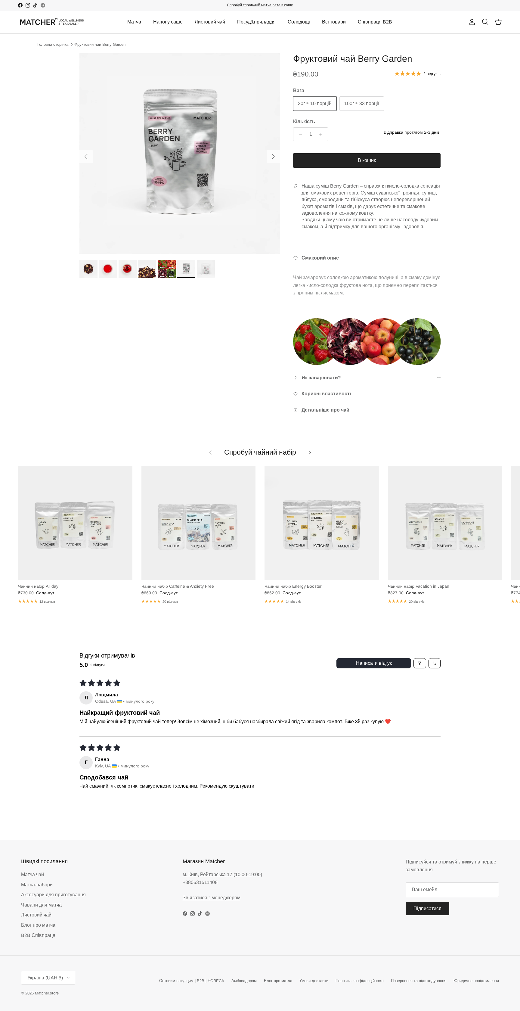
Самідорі (286, 5)
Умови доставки (313, 980)
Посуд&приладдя (256, 21)
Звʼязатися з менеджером (211, 897)
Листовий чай (210, 21)
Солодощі (299, 21)
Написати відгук (374, 663)
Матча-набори (37, 884)
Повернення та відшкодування (418, 980)
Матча (134, 21)
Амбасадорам (244, 980)
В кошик (367, 160)
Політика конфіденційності (360, 980)
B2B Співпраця (38, 935)
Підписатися (427, 908)
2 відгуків (432, 73)
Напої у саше (168, 21)
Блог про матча (38, 925)
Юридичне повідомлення (476, 980)
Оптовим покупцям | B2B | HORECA (191, 980)
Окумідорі (264, 5)
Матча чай (32, 874)
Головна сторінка (52, 44)
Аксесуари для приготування (53, 894)
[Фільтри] (419, 663)
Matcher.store (47, 993)
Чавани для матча (41, 904)
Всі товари (334, 21)
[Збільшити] (322, 134)
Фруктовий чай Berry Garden (99, 44)
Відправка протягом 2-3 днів (411, 132)
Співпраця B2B (375, 21)
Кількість (304, 121)
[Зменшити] (298, 134)
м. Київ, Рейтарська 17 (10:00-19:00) (222, 874)
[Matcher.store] (52, 22)
